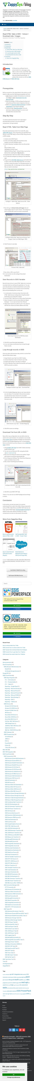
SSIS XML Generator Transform (13, 878)
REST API (5, 749)
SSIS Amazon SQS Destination (12, 776)
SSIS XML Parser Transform (12, 880)
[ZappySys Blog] (17, 4)
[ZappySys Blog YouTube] (23, 1029)
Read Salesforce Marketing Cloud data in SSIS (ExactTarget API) (21, 553)
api (11, 974)
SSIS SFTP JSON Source (11, 861)
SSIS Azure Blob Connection (12, 891)
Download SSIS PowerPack (22, 509)
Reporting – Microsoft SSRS (12, 695)
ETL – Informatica (9, 679)
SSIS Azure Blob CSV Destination (13, 784)
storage (21, 993)
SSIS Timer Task (9, 952)
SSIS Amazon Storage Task (12, 917)
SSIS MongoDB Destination (11, 839)
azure (24, 974)
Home (5, 28)
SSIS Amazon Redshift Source (12, 765)
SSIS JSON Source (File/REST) (12, 834)
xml (27, 994)
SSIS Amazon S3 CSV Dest (11, 767)
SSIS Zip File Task (9, 957)
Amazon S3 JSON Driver (11, 708)
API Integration (16, 974)
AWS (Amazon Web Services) (11, 666)
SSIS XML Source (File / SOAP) (12, 883)
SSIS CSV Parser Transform (12, 808)
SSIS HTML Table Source (24, 559)
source (17, 985)
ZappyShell (5, 965)
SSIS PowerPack (7, 754)
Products (4, 1007)
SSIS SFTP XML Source (11, 863)
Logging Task (8, 439)
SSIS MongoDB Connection (11, 898)
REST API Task (15, 78)
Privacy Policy (5, 1016)
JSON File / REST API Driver (12, 725)
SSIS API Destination (10, 780)
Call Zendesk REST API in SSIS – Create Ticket (21, 535)
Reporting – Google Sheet (11, 686)
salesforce (5, 985)
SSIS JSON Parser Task (11, 933)
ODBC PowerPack (7, 675)
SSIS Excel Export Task (10, 926)
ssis (5, 987)
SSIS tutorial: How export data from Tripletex (14, 654)
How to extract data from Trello (10, 645)
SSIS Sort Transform (10, 865)
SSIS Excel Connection (10, 896)
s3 (28, 982)
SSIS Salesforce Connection (12, 904)
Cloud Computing (7, 664)
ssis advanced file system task (14, 988)
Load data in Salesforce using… (17, 570)
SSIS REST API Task (20, 561)
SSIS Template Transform (11, 867)
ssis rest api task (7, 994)
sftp (9, 985)
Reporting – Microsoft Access (12, 688)
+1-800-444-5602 (8, 20)
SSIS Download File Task (11, 924)
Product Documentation (7, 1011)
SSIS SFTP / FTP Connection (12, 907)
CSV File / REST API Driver (11, 721)
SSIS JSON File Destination (11, 828)
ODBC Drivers (7, 704)
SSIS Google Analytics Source (12, 824)
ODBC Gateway (7, 732)
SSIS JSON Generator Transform (13, 830)
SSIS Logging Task (9, 935)
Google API (5, 673)
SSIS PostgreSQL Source (11, 845)
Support (4, 1020)
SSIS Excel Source (9, 821)
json (28, 977)
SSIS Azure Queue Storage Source (13, 795)
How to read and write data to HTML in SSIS (8, 535)
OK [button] (13, 1074)
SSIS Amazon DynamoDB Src (12, 760)
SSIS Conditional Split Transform (13, 802)
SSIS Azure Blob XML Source (12, 791)
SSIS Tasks (6, 909)
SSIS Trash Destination (10, 869)
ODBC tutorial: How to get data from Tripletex (14, 652)
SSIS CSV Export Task (10, 922)
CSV (27, 974)
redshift (14, 982)
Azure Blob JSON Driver (11, 717)
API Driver (7, 712)
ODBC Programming (9, 734)
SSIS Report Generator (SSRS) (12, 944)
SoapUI (14, 985)
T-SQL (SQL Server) (10, 747)
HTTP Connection (9, 887)
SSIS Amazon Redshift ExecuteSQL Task (15, 915)
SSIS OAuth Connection (11, 900)
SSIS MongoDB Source (10, 841)
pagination (5, 982)
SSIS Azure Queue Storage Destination (14, 793)
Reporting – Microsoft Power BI (13, 693)
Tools (4, 961)
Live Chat (15, 20)
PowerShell (8, 743)
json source (5, 979)
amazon (8, 974)
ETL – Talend (8, 684)
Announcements (7, 662)
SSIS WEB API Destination (11, 874)
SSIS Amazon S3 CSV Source (12, 769)
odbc (28, 980)
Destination (5, 977)
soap (11, 985)
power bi (10, 982)
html (4, 562)
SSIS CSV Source (9, 810)
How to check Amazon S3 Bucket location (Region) (8, 553)
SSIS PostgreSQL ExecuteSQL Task (14, 939)
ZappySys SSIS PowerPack (18, 104)
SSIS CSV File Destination (11, 804)
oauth (16, 980)
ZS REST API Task (11, 447)
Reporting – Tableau (10, 701)
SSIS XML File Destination (11, 876)
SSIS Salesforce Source (11, 852)
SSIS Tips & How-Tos (8, 959)
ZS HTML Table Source (17, 160)
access (4, 974)
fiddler (15, 977)
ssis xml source (15, 993)
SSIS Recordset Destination (9, 561)
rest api (24, 982)
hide (11, 42)
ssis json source (11, 991)
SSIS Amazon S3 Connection (12, 889)
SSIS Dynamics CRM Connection (13, 893)
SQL (21, 985)
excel (9, 977)
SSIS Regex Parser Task (11, 941)
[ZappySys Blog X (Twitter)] (13, 1029)
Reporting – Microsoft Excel (12, 690)
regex (17, 982)
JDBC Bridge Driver (9, 723)
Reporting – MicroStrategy (11, 697)
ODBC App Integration (9, 677)
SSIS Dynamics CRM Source (12, 817)
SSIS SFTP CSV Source (10, 858)
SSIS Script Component (11, 854)
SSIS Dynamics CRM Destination (13, 815)
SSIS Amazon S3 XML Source (12, 773)
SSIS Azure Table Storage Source (13, 800)
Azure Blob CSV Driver (10, 714)
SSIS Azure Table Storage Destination (14, 797)
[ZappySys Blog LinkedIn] (17, 1029)
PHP (6, 741)
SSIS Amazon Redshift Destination (13, 762)
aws (21, 974)
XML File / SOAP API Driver (11, 730)
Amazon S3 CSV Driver (10, 706)
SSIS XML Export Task (10, 955)
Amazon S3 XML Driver (11, 710)
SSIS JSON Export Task (11, 931)
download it (9, 106)
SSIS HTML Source (7, 132)
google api (23, 977)
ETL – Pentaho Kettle (10, 682)
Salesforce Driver (9, 728)
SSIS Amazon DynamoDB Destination (14, 758)
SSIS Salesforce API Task (11, 948)
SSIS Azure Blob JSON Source (12, 789)
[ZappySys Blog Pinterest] (20, 1029)
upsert (24, 993)
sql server (25, 985)
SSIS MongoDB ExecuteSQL (12, 937)
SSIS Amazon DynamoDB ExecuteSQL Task (16, 913)
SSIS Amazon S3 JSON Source (12, 771)
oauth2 (21, 980)
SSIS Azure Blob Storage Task (12, 920)
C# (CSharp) (8, 736)
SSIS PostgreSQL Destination (12, 843)
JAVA (6, 738)
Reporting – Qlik (9, 699)
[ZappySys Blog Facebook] (10, 1029)
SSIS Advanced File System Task (13, 911)
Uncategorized (6, 963)
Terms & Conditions (6, 1018)
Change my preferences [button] (13, 1077)
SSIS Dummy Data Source (11, 813)
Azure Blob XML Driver (10, 719)
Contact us (4, 1013)
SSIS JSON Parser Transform (12, 832)
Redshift (7, 669)
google (18, 977)
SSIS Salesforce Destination (12, 850)
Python (7, 745)
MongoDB (11, 980)
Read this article (18, 108)
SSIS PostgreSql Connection (12, 902)
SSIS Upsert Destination (11, 872)
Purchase (4, 1009)
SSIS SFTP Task (9, 950)
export (12, 977)
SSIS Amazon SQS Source (11, 778)
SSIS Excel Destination (10, 819)
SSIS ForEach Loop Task (12, 559)
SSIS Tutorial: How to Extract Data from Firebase (15, 649)
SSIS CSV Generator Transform (13, 806)
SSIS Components (8, 756)
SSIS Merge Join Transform (12, 837)
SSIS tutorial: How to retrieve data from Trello (14, 647)
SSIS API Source (9, 782)
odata (24, 979)
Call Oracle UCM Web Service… (17, 575)
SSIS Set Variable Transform (12, 856)
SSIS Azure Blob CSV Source (12, 786)
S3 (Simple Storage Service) (12, 671)
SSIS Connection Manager (10, 885)
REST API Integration (8, 752)
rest (20, 982)
